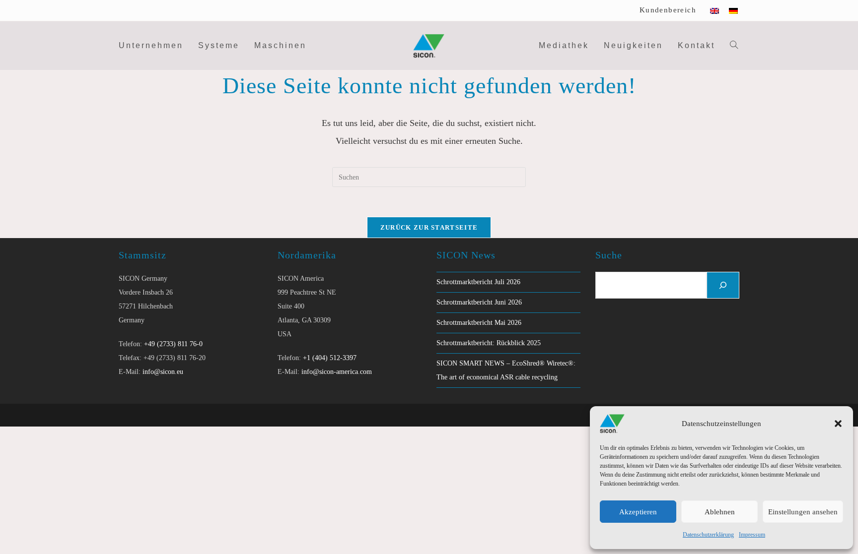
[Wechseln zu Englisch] (714, 10)
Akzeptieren (638, 512)
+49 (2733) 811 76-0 (173, 344)
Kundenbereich (668, 10)
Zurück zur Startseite (429, 227)
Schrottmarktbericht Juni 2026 (479, 302)
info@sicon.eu (163, 371)
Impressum (752, 534)
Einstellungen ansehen (803, 512)
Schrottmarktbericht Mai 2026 (478, 322)
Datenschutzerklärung (708, 534)
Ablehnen (720, 512)
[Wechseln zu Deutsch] (733, 10)
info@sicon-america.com (336, 371)
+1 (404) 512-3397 (330, 358)
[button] (838, 424)
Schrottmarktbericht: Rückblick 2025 (488, 343)
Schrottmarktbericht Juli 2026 (478, 282)
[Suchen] (723, 285)
